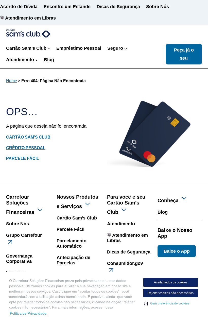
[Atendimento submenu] (36, 59)
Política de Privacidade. (28, 313)
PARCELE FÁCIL (22, 158)
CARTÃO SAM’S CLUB (28, 137)
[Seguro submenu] (125, 48)
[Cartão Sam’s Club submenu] (49, 48)
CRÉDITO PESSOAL (25, 148)
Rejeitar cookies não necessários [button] (171, 293)
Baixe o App (177, 251)
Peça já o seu (184, 54)
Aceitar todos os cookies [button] (170, 282)
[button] (166, 303)
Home (11, 81)
